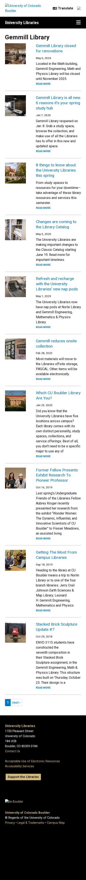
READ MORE (43, 83)
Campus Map (56, 823)
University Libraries (22, 22)
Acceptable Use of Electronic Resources (32, 761)
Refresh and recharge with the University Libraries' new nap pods (57, 283)
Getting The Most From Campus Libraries (56, 555)
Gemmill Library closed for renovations (56, 48)
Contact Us (12, 751)
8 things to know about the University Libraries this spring (56, 170)
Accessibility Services (19, 766)
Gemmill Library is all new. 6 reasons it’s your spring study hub (58, 102)
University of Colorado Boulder (27, 813)
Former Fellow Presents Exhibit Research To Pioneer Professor (57, 475)
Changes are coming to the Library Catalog (56, 224)
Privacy (10, 823)
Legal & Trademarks (31, 823)
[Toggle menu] (78, 22)
